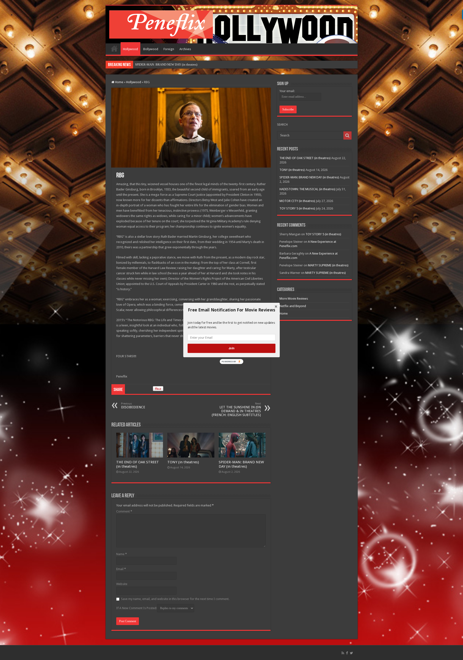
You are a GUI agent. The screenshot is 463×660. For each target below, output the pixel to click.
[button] (231, 310)
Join (231, 348)
